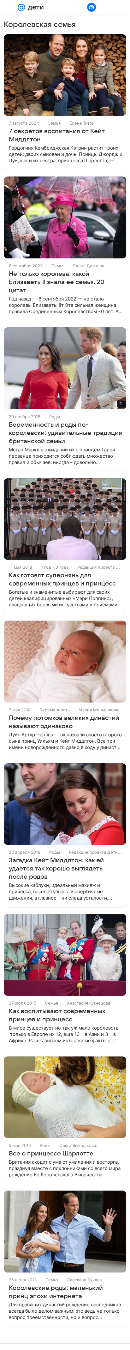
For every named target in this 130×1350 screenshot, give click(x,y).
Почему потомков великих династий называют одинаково (64, 722)
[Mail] (21, 7)
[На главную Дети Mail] (34, 7)
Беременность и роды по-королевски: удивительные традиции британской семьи (65, 433)
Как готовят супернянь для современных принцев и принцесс (62, 579)
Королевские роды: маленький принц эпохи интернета (56, 1292)
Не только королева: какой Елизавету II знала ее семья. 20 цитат (56, 282)
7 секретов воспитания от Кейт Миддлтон (57, 135)
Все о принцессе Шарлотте (51, 1153)
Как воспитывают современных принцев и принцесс (57, 1015)
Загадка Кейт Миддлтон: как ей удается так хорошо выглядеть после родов (56, 868)
